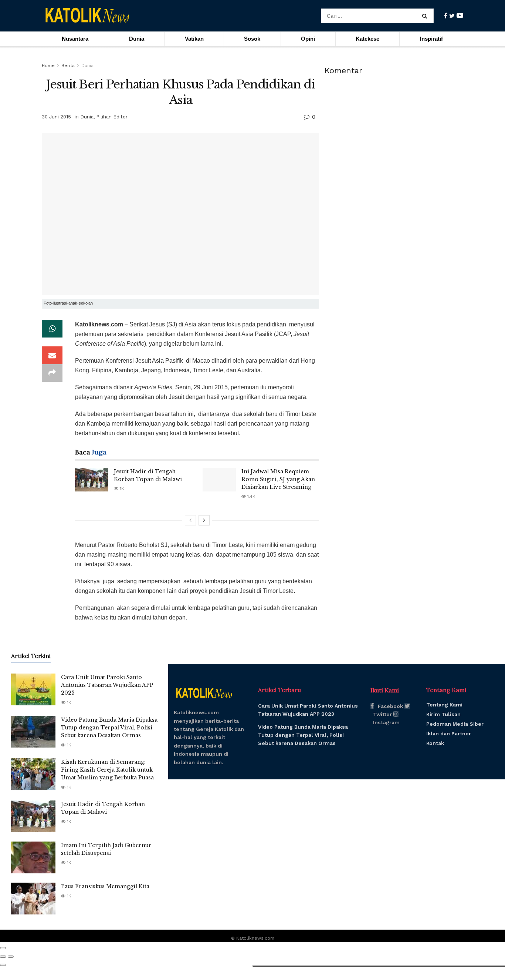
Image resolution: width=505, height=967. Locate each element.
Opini (308, 39)
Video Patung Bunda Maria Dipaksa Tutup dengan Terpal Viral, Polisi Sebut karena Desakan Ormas (109, 727)
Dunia (136, 39)
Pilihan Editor (112, 117)
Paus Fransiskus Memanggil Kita (105, 886)
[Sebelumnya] (190, 520)
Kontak (435, 743)
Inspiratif (431, 39)
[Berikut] (204, 520)
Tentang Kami (444, 705)
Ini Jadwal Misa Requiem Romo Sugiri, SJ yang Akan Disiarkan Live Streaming (278, 479)
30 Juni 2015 (56, 117)
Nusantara (75, 39)
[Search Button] (426, 16)
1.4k (250, 496)
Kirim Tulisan (443, 714)
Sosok (252, 39)
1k (121, 488)
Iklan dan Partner (448, 733)
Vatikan (194, 39)
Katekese (367, 39)
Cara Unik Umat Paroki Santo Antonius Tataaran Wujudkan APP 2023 (107, 685)
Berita (68, 65)
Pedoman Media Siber (455, 724)
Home (48, 65)
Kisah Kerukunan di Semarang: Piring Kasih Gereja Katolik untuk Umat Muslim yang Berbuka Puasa (107, 770)
